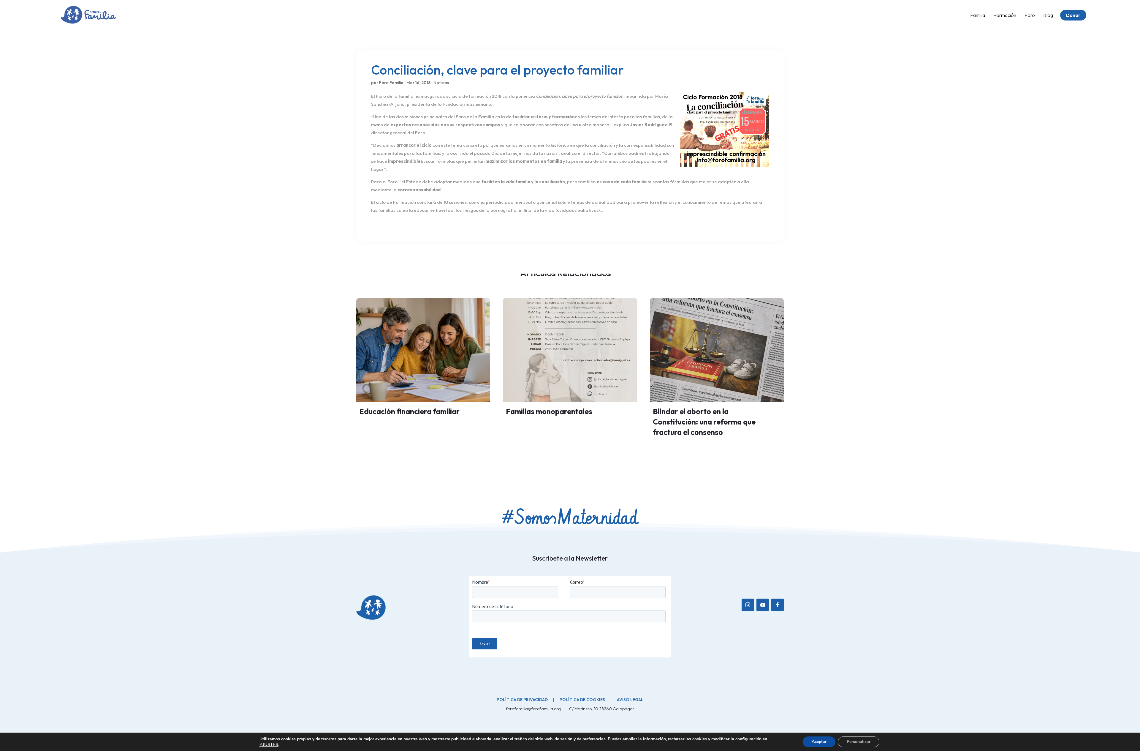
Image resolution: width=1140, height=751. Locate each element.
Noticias (441, 82)
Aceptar (819, 741)
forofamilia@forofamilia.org (534, 708)
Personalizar (858, 741)
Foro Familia (391, 82)
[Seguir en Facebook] (777, 605)
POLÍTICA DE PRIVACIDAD (522, 699)
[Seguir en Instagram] (748, 605)
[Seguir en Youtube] (762, 605)
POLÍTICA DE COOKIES (582, 699)
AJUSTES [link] (268, 744)
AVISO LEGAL (630, 699)
